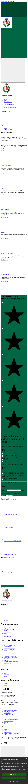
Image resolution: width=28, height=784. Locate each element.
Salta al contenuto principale (7, 1)
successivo (10, 495)
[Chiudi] (13, 752)
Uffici (5, 630)
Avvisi (5, 676)
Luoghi (5, 683)
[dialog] (14, 770)
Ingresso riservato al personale (11, 733)
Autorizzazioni (7, 663)
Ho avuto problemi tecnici (10, 478)
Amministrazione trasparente (11, 719)
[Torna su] (12, 586)
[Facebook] (15, 44)
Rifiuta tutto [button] (14, 778)
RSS (5, 726)
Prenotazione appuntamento (10, 710)
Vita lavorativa (7, 646)
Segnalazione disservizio (10, 711)
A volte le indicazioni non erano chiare (13, 472)
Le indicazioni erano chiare (10, 453)
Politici (5, 633)
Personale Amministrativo (10, 634)
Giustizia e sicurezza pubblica (11, 657)
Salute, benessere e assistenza (11, 661)
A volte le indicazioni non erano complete (14, 473)
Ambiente (6, 660)
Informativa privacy (8, 721)
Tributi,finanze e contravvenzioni (12, 659)
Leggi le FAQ (7, 713)
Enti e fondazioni (8, 632)
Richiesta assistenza (8, 714)
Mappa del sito (7, 732)
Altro (5, 461)
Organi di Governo (8, 628)
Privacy (5, 729)
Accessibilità (7, 727)
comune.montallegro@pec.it (10, 700)
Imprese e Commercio (9, 648)
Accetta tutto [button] (14, 774)
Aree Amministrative (9, 629)
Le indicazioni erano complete (11, 455)
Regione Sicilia (4, 2)
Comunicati (6, 674)
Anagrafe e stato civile (9, 643)
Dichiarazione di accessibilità (11, 723)
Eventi (5, 685)
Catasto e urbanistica (9, 649)
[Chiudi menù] (13, 76)
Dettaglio (4, 490)
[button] (14, 781)
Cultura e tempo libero (9, 645)
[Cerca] (15, 57)
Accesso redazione (21, 738)
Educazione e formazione (10, 656)
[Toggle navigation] (13, 64)
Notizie (5, 673)
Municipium (13, 738)
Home (5, 128)
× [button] (26, 758)
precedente (3, 495)
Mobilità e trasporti (8, 650)
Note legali (6, 722)
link (6, 771)
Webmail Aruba (7, 734)
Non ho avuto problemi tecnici (11, 459)
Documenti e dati (8, 636)
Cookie (5, 730)
